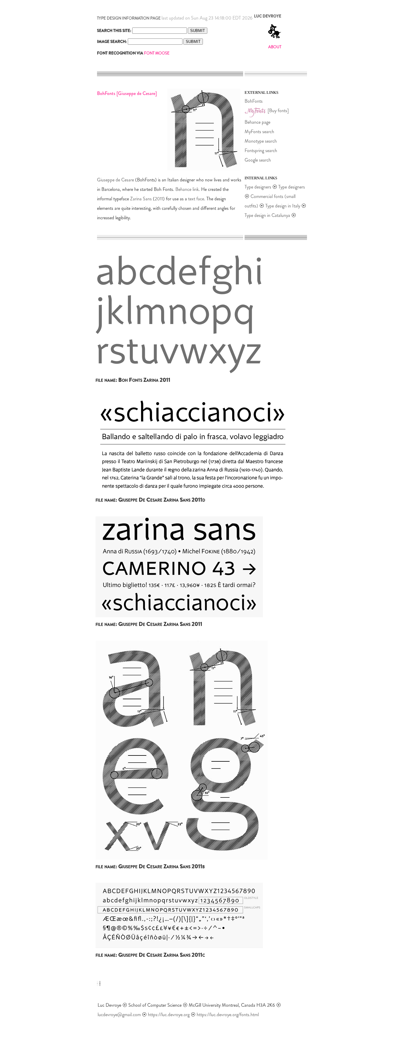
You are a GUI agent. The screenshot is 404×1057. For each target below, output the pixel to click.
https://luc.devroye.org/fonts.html (228, 1014)
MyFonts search (259, 131)
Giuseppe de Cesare (115, 179)
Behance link (187, 189)
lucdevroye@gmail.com (119, 1014)
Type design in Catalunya (267, 215)
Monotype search (261, 141)
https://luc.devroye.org (169, 1014)
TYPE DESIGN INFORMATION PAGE (129, 18)
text (191, 198)
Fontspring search (261, 150)
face (200, 198)
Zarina (136, 198)
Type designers (258, 186)
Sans (147, 198)
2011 (159, 198)
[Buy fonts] (278, 110)
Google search (258, 160)
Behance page (257, 122)
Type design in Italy (282, 205)
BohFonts (254, 101)
